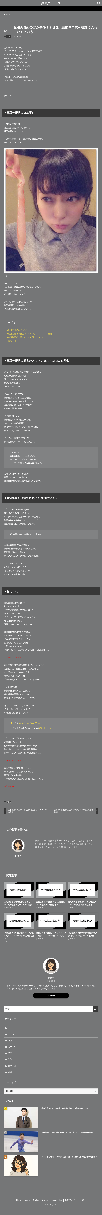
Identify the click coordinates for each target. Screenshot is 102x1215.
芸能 (8, 36)
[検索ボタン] (99, 3)
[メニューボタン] (3, 3)
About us (27, 1200)
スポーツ (12, 1047)
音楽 (10, 1072)
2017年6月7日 (45, 728)
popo (18, 855)
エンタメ (12, 1034)
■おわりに (11, 341)
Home (18, 1200)
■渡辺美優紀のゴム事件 (17, 330)
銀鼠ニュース (51, 3)
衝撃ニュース (14, 1066)
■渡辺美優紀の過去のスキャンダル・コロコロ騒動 (29, 334)
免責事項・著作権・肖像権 (75, 1200)
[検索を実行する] (95, 1009)
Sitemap (45, 1200)
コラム (11, 1040)
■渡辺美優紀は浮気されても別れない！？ (25, 337)
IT (9, 1028)
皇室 (10, 1053)
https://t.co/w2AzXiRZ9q (29, 723)
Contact (51, 996)
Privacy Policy (56, 1200)
